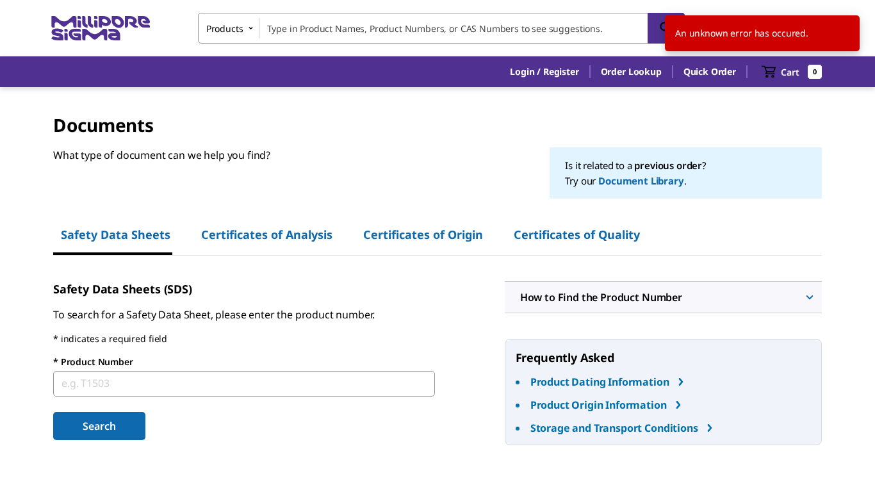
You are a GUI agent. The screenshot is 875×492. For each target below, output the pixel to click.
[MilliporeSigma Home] (100, 28)
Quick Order (709, 71)
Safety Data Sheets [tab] (115, 234)
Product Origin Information (598, 405)
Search (99, 426)
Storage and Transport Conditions (614, 428)
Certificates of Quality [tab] (577, 234)
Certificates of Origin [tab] (423, 234)
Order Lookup (631, 71)
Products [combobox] (224, 28)
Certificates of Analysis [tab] (266, 234)
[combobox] (441, 28)
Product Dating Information (599, 382)
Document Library (640, 180)
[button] (544, 71)
